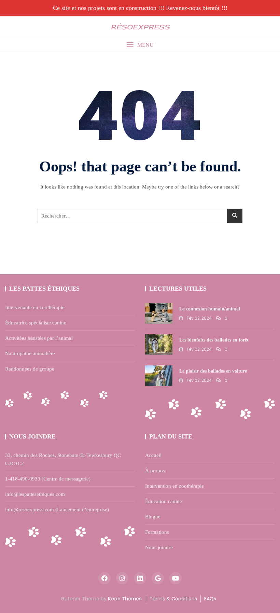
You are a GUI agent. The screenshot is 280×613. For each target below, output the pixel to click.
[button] (140, 45)
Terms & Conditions (173, 598)
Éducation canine (163, 501)
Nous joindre (159, 547)
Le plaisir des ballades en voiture (213, 371)
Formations (157, 532)
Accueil (153, 455)
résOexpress (140, 27)
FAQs (210, 598)
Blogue (152, 516)
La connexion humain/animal (209, 308)
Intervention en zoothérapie (174, 486)
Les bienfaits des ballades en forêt (214, 340)
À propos (155, 470)
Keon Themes (125, 598)
